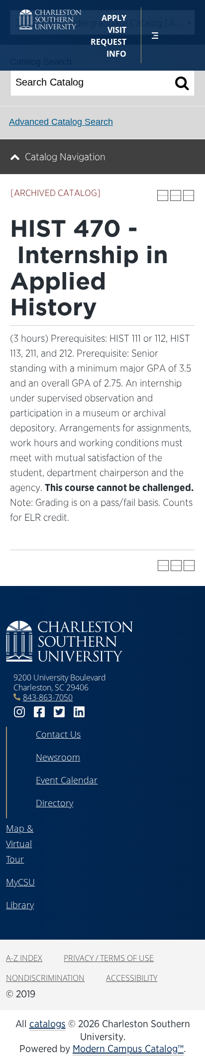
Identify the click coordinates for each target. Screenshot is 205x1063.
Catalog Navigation (65, 157)
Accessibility (131, 977)
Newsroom (58, 757)
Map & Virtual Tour (19, 843)
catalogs (47, 1024)
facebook (39, 712)
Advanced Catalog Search (61, 122)
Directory (54, 803)
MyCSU (20, 882)
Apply (114, 17)
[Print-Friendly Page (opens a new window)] (175, 195)
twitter (59, 712)
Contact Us (58, 734)
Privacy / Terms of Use (109, 958)
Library (20, 905)
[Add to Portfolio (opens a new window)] (162, 195)
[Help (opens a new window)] (188, 195)
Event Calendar (67, 780)
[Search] (182, 82)
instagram (19, 712)
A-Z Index (24, 958)
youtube (99, 712)
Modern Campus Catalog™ (128, 1049)
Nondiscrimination (45, 977)
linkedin (79, 712)
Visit (116, 29)
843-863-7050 (48, 697)
